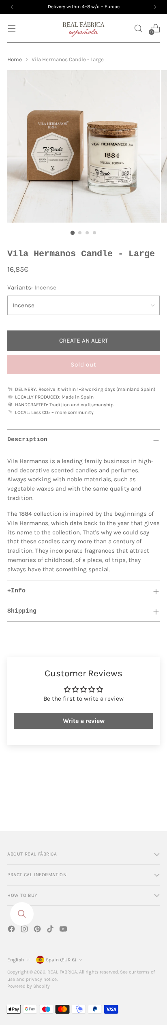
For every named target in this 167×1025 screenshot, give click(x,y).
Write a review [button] (84, 721)
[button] (138, 28)
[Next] (155, 7)
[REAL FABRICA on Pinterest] (38, 930)
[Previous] (12, 7)
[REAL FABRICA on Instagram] (25, 930)
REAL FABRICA (62, 972)
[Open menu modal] (11, 28)
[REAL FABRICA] (83, 28)
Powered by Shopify (28, 986)
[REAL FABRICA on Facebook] (12, 930)
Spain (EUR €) (61, 960)
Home (14, 59)
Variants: (31, 287)
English (15, 960)
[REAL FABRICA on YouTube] (64, 930)
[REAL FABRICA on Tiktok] (51, 930)
